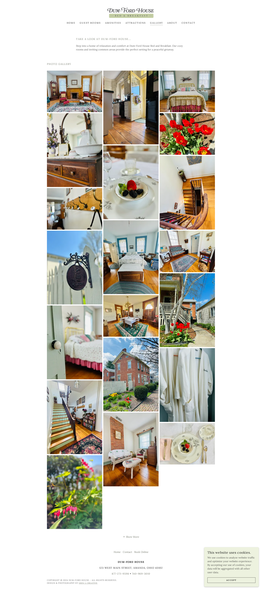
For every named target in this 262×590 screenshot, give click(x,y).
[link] (131, 12)
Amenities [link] (113, 22)
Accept (231, 580)
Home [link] (71, 22)
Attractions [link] (136, 22)
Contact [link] (188, 22)
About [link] (172, 22)
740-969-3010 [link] (141, 573)
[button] (131, 536)
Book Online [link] (141, 552)
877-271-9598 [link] (120, 573)
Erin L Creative (88, 583)
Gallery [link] (156, 22)
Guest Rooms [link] (90, 22)
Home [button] (117, 552)
